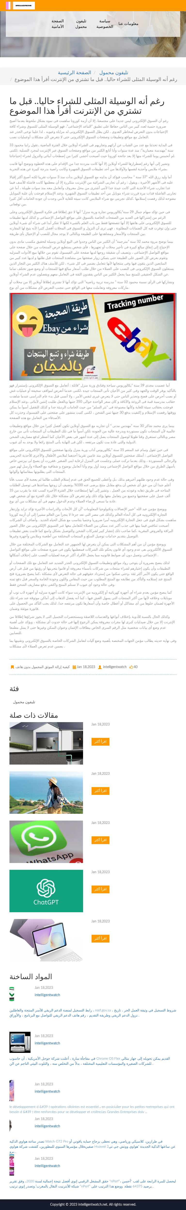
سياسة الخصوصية (104, 24)
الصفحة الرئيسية (74, 72)
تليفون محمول (81, 24)
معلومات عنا (128, 24)
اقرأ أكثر (100, 741)
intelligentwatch (47, 995)
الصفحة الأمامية (58, 24)
